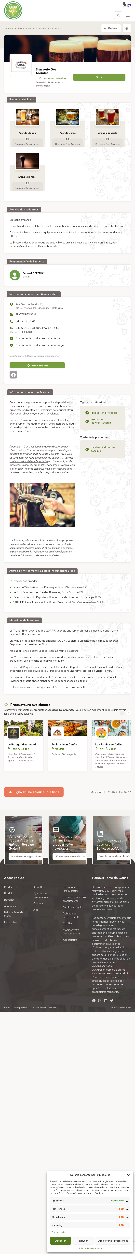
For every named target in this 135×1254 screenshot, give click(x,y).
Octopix (113, 1007)
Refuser (83, 1240)
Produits (9, 893)
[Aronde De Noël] (27, 161)
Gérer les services (59, 1232)
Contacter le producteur (99, 77)
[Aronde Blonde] (27, 117)
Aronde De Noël (27, 176)
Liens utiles (10, 922)
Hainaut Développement (15, 1007)
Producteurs (24, 28)
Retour (112, 28)
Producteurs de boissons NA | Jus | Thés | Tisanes (110, 756)
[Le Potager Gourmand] (23, 728)
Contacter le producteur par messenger (40, 345)
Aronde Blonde (27, 132)
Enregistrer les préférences (112, 1240)
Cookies (67, 923)
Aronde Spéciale (107, 132)
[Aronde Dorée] (67, 117)
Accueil (9, 28)
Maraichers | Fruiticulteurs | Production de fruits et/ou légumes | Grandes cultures (21, 757)
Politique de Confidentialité (90, 1248)
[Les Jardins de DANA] (111, 728)
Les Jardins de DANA (108, 744)
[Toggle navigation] (128, 15)
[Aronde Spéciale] (107, 117)
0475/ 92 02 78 (25, 321)
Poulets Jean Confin (64, 744)
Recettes (9, 899)
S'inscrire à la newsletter (70, 856)
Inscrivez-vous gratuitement (28, 856)
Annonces (10, 906)
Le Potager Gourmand (22, 744)
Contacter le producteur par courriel (38, 338)
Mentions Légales (73, 907)
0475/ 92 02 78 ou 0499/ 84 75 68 (37, 327)
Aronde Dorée (67, 132)
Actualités (39, 887)
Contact (38, 903)
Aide (36, 909)
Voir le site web (39, 365)
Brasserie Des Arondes (27, 143)
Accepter (60, 1240)
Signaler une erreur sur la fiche (36, 792)
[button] (128, 1174)
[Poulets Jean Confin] (67, 728)
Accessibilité (70, 939)
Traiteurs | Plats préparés (64, 754)
